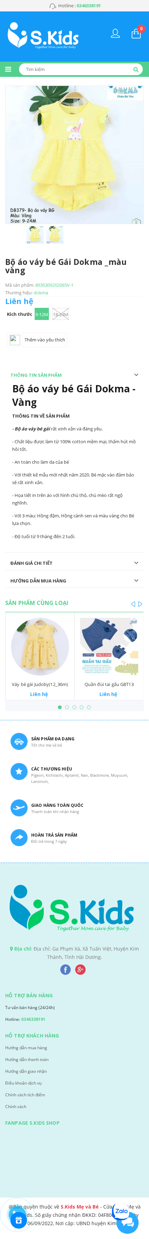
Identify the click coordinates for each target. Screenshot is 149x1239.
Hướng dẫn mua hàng (26, 1048)
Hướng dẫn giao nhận (26, 1071)
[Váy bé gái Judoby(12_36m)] (40, 647)
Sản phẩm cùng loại (36, 603)
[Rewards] (18, 1220)
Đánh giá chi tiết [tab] (31, 563)
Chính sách (15, 1106)
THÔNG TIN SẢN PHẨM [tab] (36, 375)
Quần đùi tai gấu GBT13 (109, 684)
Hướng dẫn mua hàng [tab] (38, 581)
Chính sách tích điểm (25, 1095)
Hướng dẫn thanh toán (27, 1059)
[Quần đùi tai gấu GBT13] (109, 647)
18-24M (60, 314)
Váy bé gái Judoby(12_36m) (40, 684)
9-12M (41, 314)
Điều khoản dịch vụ (23, 1083)
